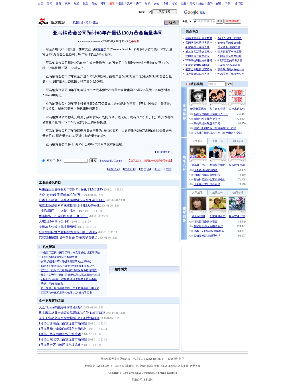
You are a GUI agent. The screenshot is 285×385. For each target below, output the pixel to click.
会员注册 (182, 365)
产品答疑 (195, 365)
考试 (174, 3)
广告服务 (116, 365)
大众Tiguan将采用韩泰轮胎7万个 (61, 195)
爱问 (210, 3)
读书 (165, 3)
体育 (58, 3)
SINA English (168, 365)
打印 (157, 169)
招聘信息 (141, 365)
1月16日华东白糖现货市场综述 (60, 334)
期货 (88, 22)
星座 (183, 3)
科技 (94, 3)
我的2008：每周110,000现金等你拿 (150, 160)
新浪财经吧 (163, 152)
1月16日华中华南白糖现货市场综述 (63, 328)
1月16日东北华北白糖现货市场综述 (63, 339)
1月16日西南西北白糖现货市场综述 (63, 323)
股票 (85, 3)
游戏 (147, 3)
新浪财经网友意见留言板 (115, 358)
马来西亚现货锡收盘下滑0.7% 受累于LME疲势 (71, 189)
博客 (103, 3)
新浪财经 (78, 22)
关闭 (168, 169)
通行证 (239, 3)
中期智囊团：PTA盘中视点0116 (60, 211)
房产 (138, 3)
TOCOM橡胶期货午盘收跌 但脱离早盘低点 (68, 237)
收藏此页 (129, 169)
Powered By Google (111, 160)
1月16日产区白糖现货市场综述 (60, 344)
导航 (227, 3)
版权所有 (148, 379)
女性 (156, 3)
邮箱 (219, 3)
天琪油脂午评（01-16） (55, 221)
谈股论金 (113, 169)
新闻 (49, 3)
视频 (121, 3)
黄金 (100, 49)
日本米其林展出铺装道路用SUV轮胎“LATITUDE (72, 200)
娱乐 (67, 3)
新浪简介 (90, 365)
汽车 (129, 3)
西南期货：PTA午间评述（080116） (63, 216)
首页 (40, 3)
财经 (76, 3)
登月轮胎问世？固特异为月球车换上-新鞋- (68, 232)
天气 (192, 3)
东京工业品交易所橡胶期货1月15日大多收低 (69, 205)
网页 (49, 160)
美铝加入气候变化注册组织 (57, 227)
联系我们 (128, 365)
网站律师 (153, 365)
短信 (201, 3)
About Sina (103, 365)
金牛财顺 (133, 41)
